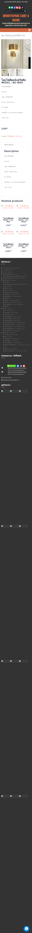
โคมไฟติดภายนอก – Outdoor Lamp (15, 322)
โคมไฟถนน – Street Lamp (12, 338)
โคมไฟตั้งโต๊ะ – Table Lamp (12, 318)
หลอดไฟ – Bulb (9, 314)
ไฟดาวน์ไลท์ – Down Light (12, 330)
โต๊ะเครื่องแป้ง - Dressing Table (14, 304)
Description (9, 145)
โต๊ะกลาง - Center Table (11, 292)
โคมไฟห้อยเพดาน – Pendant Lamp (15, 328)
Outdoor (7, 282)
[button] (27, 42)
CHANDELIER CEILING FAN (11, 268)
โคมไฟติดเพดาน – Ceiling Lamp (14, 324)
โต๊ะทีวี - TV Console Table (12, 300)
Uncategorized (7, 270)
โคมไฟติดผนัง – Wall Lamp (14, 136)
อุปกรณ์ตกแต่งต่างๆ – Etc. (10, 274)
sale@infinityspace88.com (11, 380)
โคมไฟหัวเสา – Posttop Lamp (13, 343)
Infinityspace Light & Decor (16, 18)
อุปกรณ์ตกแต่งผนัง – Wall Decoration (14, 278)
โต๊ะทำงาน (7, 298)
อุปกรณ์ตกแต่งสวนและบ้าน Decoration (16, 276)
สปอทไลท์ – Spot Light (11, 312)
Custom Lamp (9, 310)
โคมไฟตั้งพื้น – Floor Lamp (12, 316)
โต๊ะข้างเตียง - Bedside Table (13, 296)
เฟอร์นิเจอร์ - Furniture (9, 280)
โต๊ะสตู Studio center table (13, 302)
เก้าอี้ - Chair (8, 288)
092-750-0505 (23, 2)
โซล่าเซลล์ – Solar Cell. (9, 332)
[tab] (9, 144)
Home (2, 35)
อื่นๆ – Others (9, 336)
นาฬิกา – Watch (7, 272)
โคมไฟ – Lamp (9, 35)
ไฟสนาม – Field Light (11, 349)
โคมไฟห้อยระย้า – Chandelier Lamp (15, 326)
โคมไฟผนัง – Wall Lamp (12, 341)
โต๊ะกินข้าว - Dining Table (12, 294)
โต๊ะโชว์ (7, 306)
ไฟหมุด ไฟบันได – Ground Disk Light (15, 351)
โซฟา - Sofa (8, 290)
